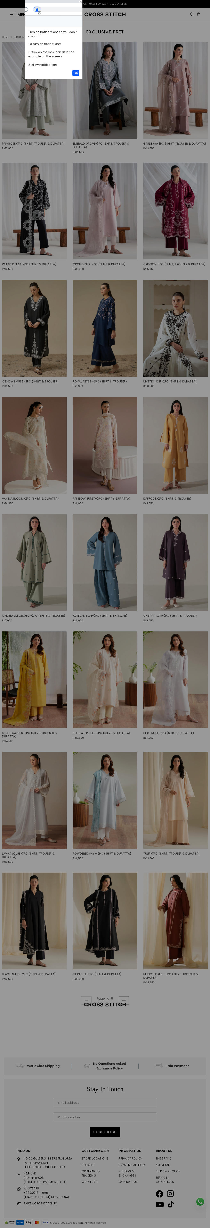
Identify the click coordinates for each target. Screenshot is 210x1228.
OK (75, 73)
